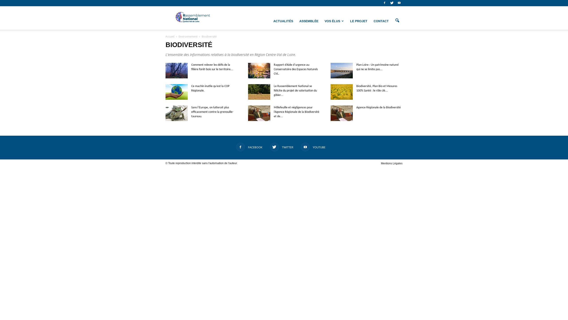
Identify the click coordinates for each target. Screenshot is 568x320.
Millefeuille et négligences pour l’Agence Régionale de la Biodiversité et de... (296, 112)
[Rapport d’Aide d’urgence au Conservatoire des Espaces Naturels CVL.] (259, 70)
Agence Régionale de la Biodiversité (378, 107)
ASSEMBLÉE (308, 21)
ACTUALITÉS (283, 21)
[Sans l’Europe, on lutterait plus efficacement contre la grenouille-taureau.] (177, 113)
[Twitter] (392, 3)
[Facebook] (384, 3)
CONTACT (381, 21)
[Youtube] (399, 3)
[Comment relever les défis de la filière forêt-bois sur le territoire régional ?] (177, 70)
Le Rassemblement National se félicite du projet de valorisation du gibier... (295, 91)
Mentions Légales (391, 163)
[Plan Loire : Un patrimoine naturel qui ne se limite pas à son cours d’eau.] (342, 70)
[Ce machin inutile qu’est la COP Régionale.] (177, 92)
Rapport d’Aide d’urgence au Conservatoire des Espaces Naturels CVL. (296, 69)
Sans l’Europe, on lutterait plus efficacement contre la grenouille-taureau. (212, 112)
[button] (397, 20)
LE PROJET (358, 21)
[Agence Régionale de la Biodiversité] (342, 113)
